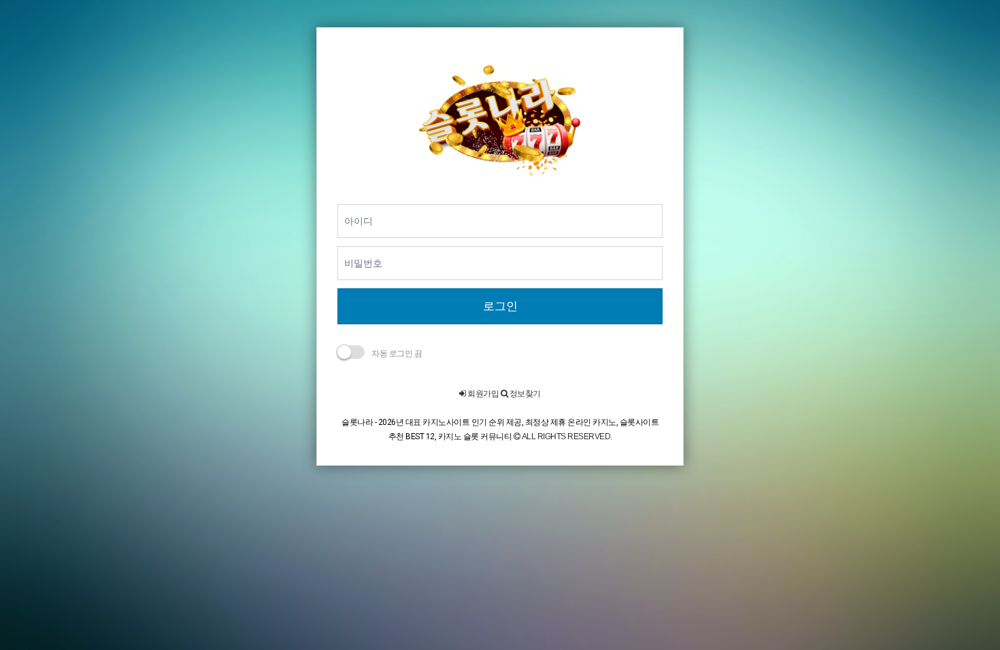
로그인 (500, 306)
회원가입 (482, 393)
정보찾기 (524, 393)
